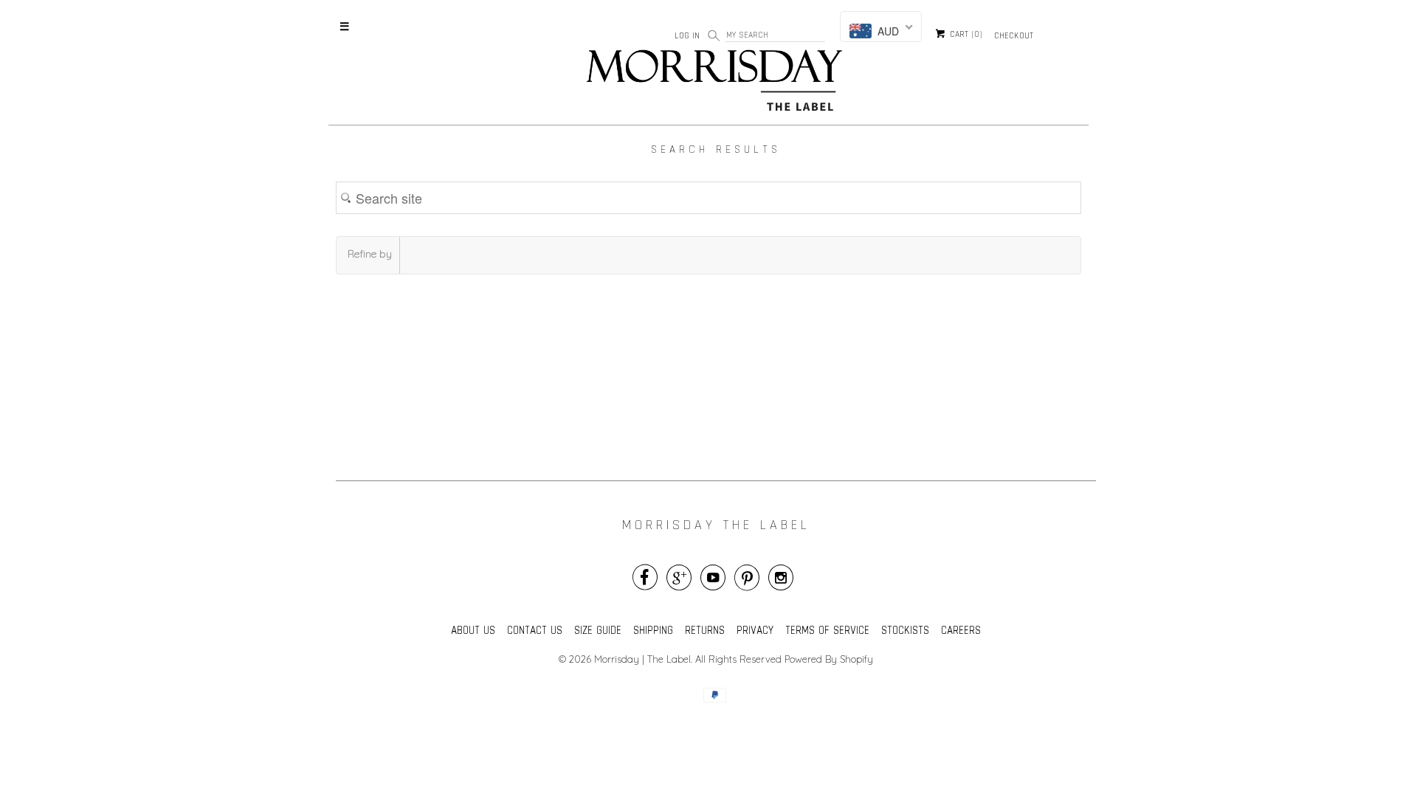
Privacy (755, 630)
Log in (687, 35)
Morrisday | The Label (642, 659)
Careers (961, 630)
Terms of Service (827, 630)
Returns (705, 630)
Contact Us (534, 630)
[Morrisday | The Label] (716, 83)
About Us (473, 630)
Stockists (905, 630)
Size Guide (597, 630)
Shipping (653, 630)
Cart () (964, 34)
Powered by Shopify (829, 659)
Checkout (1013, 35)
